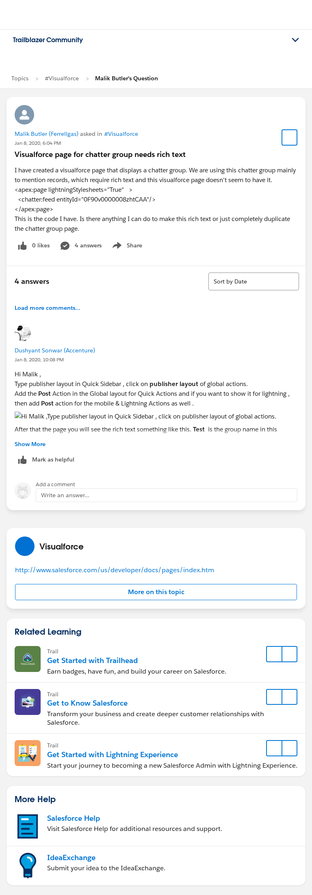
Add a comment (55, 484)
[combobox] (253, 281)
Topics (19, 78)
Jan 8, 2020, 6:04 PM (38, 143)
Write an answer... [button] (65, 495)
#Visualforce (62, 78)
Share (126, 247)
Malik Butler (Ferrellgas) (46, 133)
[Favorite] (289, 137)
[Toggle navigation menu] (295, 40)
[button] (156, 592)
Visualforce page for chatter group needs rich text (100, 154)
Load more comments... (47, 307)
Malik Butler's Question (126, 78)
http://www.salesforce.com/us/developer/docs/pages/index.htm (114, 570)
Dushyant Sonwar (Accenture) (55, 350)
